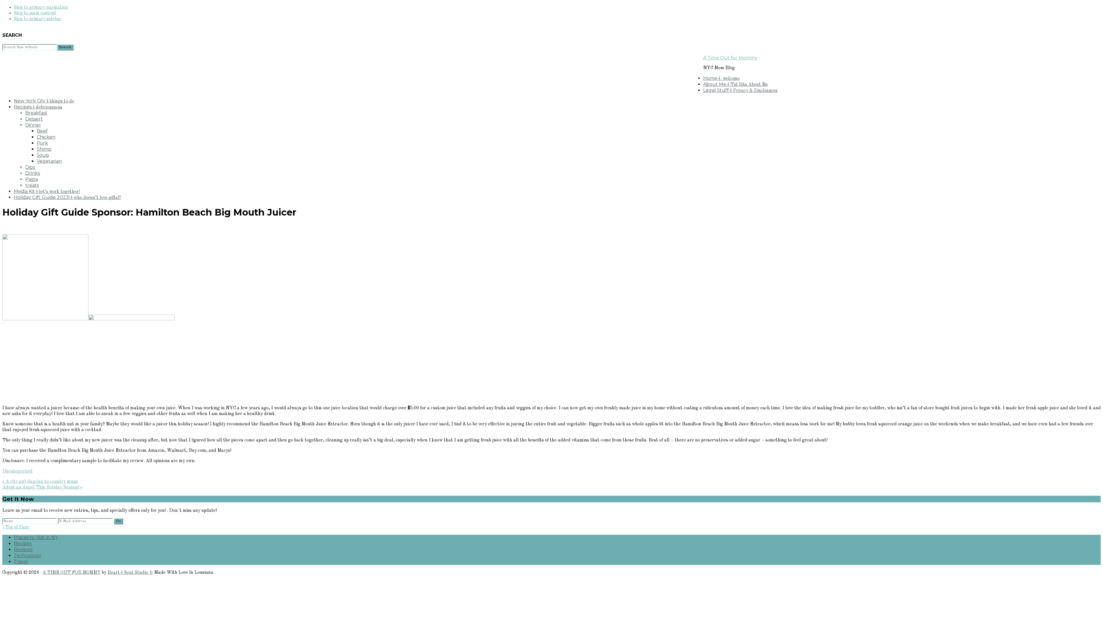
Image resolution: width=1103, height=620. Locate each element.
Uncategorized (17, 471)
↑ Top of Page (15, 527)
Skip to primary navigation (41, 7)
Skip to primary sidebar (37, 19)
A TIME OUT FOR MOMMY (72, 572)
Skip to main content (35, 13)
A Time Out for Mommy (730, 58)
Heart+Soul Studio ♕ (130, 572)
